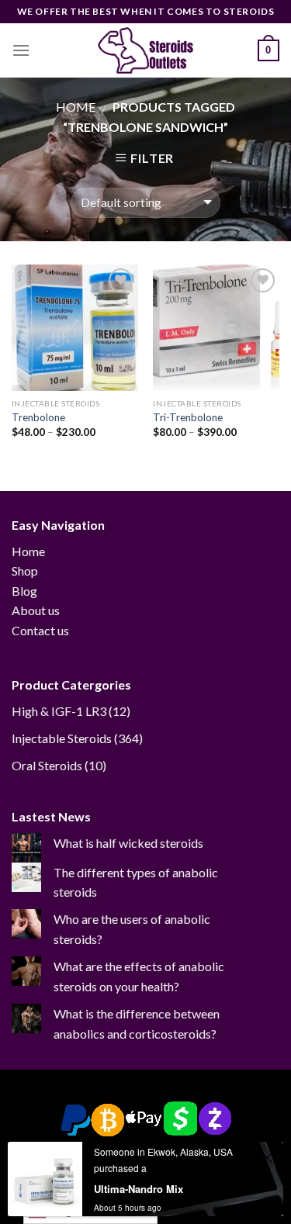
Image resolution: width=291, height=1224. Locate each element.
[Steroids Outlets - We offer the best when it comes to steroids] (146, 50)
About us (36, 610)
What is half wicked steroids (128, 842)
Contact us (40, 630)
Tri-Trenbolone (188, 417)
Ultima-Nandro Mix (138, 1188)
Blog (24, 590)
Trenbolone (38, 417)
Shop (25, 570)
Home (75, 106)
